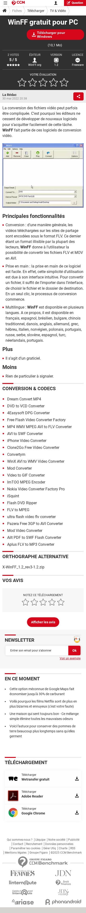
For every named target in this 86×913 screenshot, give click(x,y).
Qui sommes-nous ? (19, 839)
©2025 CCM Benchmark (66, 852)
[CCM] (18, 3)
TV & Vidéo (58, 11)
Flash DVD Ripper (22, 503)
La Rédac (9, 95)
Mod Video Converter (24, 530)
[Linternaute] (22, 883)
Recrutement (34, 844)
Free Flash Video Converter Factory (36, 420)
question (77, 3)
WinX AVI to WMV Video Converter (35, 461)
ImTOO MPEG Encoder (26, 482)
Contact (18, 844)
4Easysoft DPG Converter (28, 413)
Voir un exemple (70, 658)
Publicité (73, 839)
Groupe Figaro (38, 852)
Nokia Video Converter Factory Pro (36, 489)
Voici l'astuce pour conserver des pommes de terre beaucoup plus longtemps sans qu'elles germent (42, 731)
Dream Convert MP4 (24, 399)
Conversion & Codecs (29, 388)
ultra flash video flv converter (31, 516)
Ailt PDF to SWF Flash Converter (34, 537)
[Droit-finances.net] (63, 883)
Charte (63, 848)
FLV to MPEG (18, 510)
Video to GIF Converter (26, 475)
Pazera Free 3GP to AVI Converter (35, 523)
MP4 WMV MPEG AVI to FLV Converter (39, 427)
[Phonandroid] (63, 902)
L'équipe (40, 839)
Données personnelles (59, 844)
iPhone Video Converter (26, 440)
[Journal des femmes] (22, 873)
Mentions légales (16, 852)
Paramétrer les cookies (25, 848)
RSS (72, 848)
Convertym (16, 454)
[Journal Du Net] (63, 873)
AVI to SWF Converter (25, 433)
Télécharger (35, 11)
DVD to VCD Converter (25, 406)
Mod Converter (19, 468)
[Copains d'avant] (22, 892)
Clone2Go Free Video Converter (33, 447)
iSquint (13, 496)
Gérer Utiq (49, 848)
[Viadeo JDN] (63, 892)
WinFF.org (34, 65)
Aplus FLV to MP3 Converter (30, 544)
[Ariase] (22, 901)
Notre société (56, 839)
